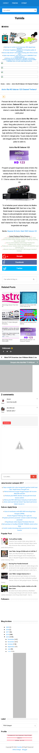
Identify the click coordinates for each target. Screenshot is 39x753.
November (11, 642)
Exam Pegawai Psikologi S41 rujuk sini (20, 516)
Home (3, 84)
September (11, 646)
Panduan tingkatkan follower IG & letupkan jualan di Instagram (20, 50)
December (11, 639)
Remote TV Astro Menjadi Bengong (9, 323)
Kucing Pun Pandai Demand (18, 563)
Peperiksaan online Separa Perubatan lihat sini (20, 522)
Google (20, 256)
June (9, 651)
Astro (8, 84)
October (10, 644)
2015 (7, 637)
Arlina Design (17, 749)
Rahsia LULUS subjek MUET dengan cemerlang (20, 58)
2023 (7, 627)
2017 (7, 632)
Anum (9, 399)
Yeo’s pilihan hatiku (15, 539)
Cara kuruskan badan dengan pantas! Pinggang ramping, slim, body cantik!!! (20, 240)
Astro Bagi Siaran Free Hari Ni (10, 305)
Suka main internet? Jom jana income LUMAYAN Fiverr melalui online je (20, 56)
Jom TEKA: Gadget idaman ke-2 (19, 574)
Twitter (19, 268)
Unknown (6, 348)
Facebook (19, 262)
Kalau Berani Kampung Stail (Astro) (28, 323)
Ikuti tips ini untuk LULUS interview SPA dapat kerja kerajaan (20, 47)
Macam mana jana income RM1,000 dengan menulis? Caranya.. (20, 250)
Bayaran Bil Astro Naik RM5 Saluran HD (22, 231)
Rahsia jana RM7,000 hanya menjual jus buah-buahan (20, 500)
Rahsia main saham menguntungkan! (20, 244)
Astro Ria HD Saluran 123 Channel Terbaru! (27, 340)
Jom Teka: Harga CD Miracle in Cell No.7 (23, 551)
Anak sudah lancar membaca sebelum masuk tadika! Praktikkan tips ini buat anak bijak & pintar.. (20, 60)
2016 (7, 634)
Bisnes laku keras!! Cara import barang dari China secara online (20, 53)
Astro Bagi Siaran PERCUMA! (7, 340)
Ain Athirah (11, 408)
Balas (2, 403)
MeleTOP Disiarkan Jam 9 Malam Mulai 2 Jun (20, 357)
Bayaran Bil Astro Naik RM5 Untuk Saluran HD (28, 305)
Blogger (24, 749)
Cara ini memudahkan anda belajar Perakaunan (20, 243)
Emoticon (7, 423)
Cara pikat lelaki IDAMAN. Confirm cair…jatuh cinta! (20, 238)
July (9, 649)
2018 (7, 629)
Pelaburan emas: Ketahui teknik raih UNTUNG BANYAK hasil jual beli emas (20, 246)
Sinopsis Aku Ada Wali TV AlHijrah (22, 362)
